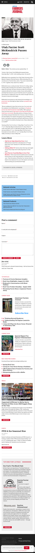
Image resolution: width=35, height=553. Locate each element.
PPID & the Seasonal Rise (14, 431)
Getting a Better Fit (10, 148)
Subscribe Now (19, 349)
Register (26, 2)
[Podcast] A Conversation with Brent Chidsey (15, 284)
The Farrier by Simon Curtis (11, 203)
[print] (8, 65)
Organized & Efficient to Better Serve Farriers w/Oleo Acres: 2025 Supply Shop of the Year (17, 404)
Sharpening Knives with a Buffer (14, 372)
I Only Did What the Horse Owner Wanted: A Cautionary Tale (17, 324)
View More (6, 328)
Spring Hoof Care (8, 364)
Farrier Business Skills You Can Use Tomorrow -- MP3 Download (17, 206)
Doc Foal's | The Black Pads (13, 466)
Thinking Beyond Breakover (13, 318)
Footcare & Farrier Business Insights (15, 279)
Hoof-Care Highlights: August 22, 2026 (16, 281)
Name (3, 223)
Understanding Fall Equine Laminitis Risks (16, 321)
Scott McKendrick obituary (11, 177)
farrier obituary (13, 176)
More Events (7, 447)
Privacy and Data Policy (25, 541)
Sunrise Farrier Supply (22, 481)
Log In (20, 2)
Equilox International (22, 506)
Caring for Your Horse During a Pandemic (17, 366)
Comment (5, 241)
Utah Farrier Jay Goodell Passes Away (14, 192)
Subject (4, 235)
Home (20, 538)
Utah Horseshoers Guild (10, 60)
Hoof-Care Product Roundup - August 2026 (17, 287)
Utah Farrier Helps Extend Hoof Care (14, 141)
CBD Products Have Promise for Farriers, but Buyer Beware (17, 369)
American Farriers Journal (21, 299)
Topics (5, 2)
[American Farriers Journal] (7, 305)
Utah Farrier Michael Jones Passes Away (15, 189)
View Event (4, 444)
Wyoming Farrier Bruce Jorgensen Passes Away (17, 289)
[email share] (4, 65)
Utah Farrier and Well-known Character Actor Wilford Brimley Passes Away (16, 194)
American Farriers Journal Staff (10, 58)
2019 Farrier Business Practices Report (14, 209)
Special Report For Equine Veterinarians (23, 337)
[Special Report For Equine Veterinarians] (7, 343)
